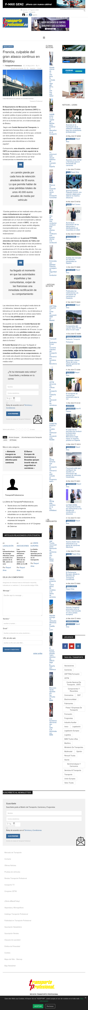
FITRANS (13, 440)
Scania (66, 760)
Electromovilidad (70, 699)
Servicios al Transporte (72, 770)
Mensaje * (6, 590)
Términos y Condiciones (33, 830)
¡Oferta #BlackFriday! (12, 901)
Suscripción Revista (11, 933)
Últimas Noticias (10, 865)
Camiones (68, 670)
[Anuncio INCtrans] (58, 24)
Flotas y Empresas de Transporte (74, 708)
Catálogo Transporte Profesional (16, 914)
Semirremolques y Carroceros (74, 765)
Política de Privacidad (12, 946)
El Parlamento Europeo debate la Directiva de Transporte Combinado (72, 576)
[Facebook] (65, 646)
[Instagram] (78, 646)
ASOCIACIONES (23, 546)
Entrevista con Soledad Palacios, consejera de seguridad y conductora (53, 268)
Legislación (76, 726)
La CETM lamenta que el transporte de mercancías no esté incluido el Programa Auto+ (53, 469)
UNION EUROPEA (8, 46)
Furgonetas (68, 718)
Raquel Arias (75, 172)
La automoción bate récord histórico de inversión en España (53, 159)
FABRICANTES (71, 270)
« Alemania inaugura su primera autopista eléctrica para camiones (13, 457)
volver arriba (37, 653)
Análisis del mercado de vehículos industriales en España (73, 260)
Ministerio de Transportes (73, 747)
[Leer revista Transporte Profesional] (73, 88)
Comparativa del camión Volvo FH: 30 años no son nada (73, 328)
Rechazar (50, 1006)
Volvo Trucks (69, 783)
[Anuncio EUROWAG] (73, 60)
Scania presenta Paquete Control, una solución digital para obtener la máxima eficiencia (73, 194)
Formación (68, 714)
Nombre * (6, 619)
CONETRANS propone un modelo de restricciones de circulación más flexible (54, 432)
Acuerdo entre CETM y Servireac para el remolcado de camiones (73, 162)
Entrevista (70, 372)
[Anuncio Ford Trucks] (44, 4)
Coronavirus (68, 695)
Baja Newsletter (10, 965)
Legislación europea (71, 730)
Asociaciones (69, 665)
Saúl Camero (76, 204)
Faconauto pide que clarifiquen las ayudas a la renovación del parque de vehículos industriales (73, 472)
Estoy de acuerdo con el (19, 406)
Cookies (7, 953)
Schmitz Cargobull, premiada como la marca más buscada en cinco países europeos (73, 611)
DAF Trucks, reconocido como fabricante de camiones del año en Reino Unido (53, 551)
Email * (5, 628)
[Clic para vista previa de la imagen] (22, 82)
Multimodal (68, 751)
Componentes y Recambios (74, 690)
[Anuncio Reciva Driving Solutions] (73, 48)
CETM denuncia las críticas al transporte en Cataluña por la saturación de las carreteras (53, 393)
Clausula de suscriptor (12, 940)
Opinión (79, 751)
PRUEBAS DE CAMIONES (74, 336)
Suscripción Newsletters (13, 927)
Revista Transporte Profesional (15, 878)
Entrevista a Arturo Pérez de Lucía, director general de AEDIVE (73, 363)
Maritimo (67, 743)
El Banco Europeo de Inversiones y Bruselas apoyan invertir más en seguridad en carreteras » (31, 459)
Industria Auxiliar (70, 722)
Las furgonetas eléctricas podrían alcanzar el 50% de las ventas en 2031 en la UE (22, 556)
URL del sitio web (9, 638)
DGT (79, 695)
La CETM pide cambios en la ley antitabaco (53, 504)
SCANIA (69, 204)
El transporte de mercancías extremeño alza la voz (72, 396)
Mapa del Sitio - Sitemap (13, 959)
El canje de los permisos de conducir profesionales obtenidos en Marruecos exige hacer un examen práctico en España (74, 434)
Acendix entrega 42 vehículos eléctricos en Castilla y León (52, 622)
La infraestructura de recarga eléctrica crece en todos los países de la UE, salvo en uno (8, 556)
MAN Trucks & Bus (71, 739)
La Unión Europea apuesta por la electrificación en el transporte (36, 554)
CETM (68, 172)
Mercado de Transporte (13, 852)
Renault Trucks (69, 755)
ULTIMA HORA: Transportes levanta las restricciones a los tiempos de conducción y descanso (74, 509)
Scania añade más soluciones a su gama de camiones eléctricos (73, 544)
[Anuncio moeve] (73, 71)
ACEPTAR (38, 1006)
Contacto (32, 12)
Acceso (25, 12)
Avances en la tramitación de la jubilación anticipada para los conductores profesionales (73, 128)
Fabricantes (68, 703)
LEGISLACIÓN (8, 546)
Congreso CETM (10, 891)
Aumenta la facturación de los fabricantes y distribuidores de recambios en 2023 (73, 226)
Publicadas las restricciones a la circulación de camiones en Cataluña (72, 294)
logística (67, 735)
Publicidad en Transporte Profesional (17, 920)
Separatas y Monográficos (13, 907)
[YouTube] (71, 646)
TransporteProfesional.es (13, 66)
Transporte (68, 774)
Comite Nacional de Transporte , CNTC (74, 683)
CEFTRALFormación (72, 674)
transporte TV (9, 885)
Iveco (66, 726)
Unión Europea (14, 437)
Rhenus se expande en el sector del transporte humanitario (53, 191)
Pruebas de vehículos (12, 872)
